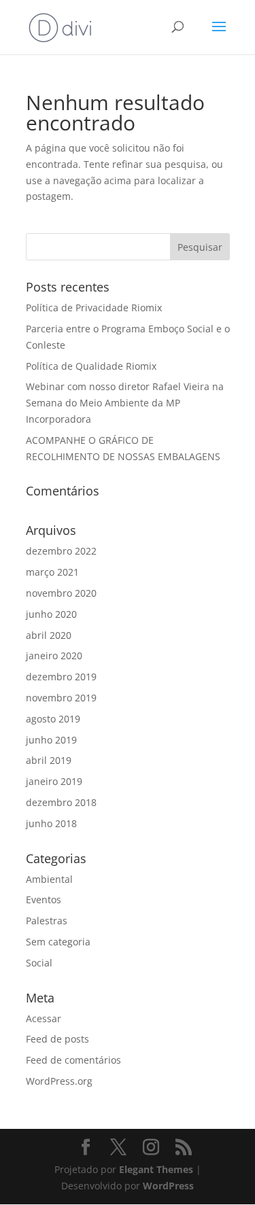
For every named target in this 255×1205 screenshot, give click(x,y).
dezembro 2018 (61, 802)
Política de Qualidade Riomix (91, 366)
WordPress (168, 1185)
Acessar (43, 1018)
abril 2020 (48, 635)
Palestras (46, 920)
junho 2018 (51, 823)
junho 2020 (51, 614)
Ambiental (49, 879)
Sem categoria (58, 941)
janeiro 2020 (54, 655)
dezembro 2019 (61, 676)
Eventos (43, 899)
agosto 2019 (53, 718)
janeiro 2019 (54, 781)
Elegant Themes (156, 1169)
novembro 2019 (61, 697)
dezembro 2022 (61, 550)
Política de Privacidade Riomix (94, 307)
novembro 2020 (61, 593)
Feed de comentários (73, 1059)
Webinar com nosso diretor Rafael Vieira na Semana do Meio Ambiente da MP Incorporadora (125, 402)
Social (39, 962)
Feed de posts (57, 1038)
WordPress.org (59, 1081)
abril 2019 (48, 760)
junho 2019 (51, 739)
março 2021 (52, 571)
